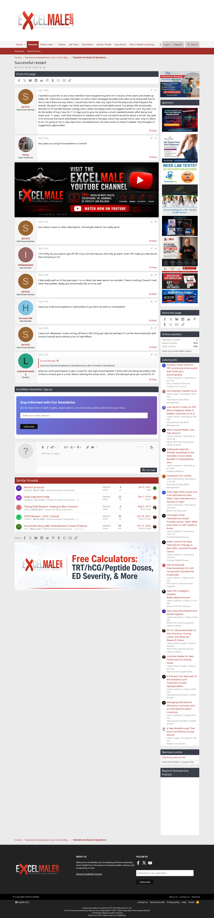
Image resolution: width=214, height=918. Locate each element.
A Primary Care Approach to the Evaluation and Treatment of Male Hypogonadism (182, 681)
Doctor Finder (104, 44)
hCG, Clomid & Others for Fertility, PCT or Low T (178, 385)
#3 (156, 221)
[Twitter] (144, 863)
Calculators (88, 44)
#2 (156, 138)
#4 (156, 248)
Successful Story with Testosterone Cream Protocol (55, 526)
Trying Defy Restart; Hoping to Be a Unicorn (51, 506)
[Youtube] (150, 863)
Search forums (33, 51)
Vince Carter (145, 509)
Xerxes (27, 509)
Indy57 (148, 499)
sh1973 (20, 67)
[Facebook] (138, 863)
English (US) (23, 902)
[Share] (151, 90)
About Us (173, 896)
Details (146, 910)
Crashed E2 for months (179, 475)
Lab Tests (73, 44)
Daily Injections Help (37, 497)
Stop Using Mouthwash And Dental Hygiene (182, 612)
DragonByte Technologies (132, 910)
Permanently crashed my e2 (182, 390)
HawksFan (28, 500)
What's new (46, 44)
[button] (25, 44)
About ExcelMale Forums (89, 874)
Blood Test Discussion (177, 510)
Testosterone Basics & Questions (60, 490)
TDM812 (28, 519)
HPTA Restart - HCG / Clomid (41, 516)
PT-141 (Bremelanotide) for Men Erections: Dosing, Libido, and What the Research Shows (181, 635)
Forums (32, 44)
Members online (172, 752)
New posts (19, 51)
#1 (156, 90)
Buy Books (120, 44)
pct (44, 67)
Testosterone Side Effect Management (178, 401)
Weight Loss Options (176, 743)
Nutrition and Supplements (179, 671)
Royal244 (28, 490)
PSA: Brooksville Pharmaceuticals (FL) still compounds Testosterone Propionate (180, 569)
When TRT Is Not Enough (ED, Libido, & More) (180, 443)
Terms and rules (157, 902)
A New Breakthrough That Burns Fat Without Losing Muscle (181, 731)
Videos (61, 44)
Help (184, 902)
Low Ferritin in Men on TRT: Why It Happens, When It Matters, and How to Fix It (181, 410)
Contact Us (185, 896)
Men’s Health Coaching (141, 44)
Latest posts (169, 360)
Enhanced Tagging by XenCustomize (108, 913)
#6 (156, 301)
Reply (154, 130)
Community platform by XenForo (107, 908)
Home (19, 44)
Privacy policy (173, 902)
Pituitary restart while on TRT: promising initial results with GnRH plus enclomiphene (182, 369)
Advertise (195, 896)
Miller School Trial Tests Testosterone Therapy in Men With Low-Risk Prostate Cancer (182, 546)
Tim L (26, 529)
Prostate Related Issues (177, 537)
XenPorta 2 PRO (94, 915)
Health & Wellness (175, 471)
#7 (156, 328)
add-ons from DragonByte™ (99, 910)
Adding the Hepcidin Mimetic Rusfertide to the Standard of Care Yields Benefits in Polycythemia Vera (180, 456)
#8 (156, 354)
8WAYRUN (122, 915)
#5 (156, 275)
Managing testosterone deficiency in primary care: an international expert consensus (181, 707)
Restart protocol (34, 487)
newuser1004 (179, 757)
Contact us (143, 902)
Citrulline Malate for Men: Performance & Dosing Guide (180, 659)
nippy (148, 489)
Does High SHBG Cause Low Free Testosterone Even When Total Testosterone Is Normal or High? (182, 496)
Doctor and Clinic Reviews (179, 606)
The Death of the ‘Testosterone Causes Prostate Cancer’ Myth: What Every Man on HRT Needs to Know (182, 521)
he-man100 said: (47, 360)
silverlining (167, 757)
